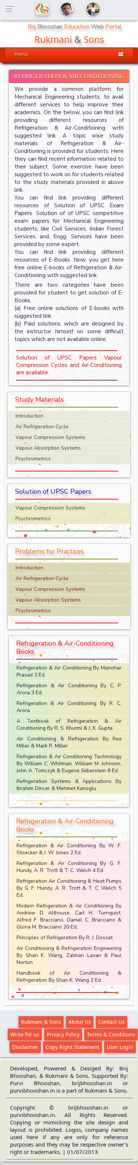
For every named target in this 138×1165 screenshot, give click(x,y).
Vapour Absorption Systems (48, 448)
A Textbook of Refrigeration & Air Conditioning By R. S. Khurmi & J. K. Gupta (69, 725)
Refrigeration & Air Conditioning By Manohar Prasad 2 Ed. (69, 671)
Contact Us (111, 1021)
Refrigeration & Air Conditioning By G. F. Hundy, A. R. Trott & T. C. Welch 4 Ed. (69, 867)
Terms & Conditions (111, 1034)
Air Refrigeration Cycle (41, 426)
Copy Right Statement (72, 1046)
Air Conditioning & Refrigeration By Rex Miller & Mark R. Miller (69, 742)
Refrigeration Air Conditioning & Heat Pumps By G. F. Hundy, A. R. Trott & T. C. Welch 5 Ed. (69, 888)
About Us (79, 1021)
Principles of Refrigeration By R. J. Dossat (65, 937)
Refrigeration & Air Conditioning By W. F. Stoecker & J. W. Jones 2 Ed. (69, 849)
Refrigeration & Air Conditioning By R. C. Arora (69, 707)
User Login (120, 1046)
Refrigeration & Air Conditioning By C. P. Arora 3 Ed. (69, 689)
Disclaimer (25, 1046)
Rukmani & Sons (41, 1021)
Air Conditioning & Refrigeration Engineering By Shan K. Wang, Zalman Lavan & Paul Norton (69, 955)
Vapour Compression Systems (50, 437)
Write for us (24, 1034)
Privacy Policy (63, 1034)
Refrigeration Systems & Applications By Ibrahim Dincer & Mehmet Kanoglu (69, 785)
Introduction (29, 415)
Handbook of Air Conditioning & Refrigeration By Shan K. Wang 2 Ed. (69, 977)
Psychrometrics (33, 458)
